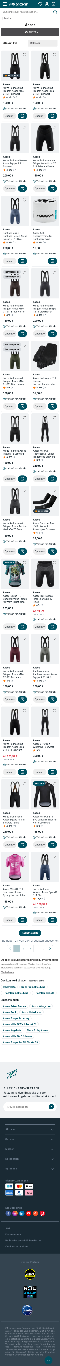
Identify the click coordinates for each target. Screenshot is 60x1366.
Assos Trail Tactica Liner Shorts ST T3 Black (43, 599)
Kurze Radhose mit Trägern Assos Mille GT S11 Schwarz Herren (13, 91)
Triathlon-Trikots (44, 992)
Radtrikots (9, 986)
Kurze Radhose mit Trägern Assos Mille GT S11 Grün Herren (13, 381)
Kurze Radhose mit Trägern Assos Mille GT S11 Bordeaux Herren (13, 674)
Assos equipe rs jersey (16, 1018)
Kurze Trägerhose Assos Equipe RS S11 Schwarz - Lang (14, 819)
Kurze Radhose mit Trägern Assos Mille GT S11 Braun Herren (14, 308)
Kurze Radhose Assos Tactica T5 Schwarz (14, 452)
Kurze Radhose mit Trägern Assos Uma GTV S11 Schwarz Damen (13, 747)
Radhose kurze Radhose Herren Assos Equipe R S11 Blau (15, 236)
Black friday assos (37, 1030)
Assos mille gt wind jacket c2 (19, 1024)
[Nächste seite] (50, 948)
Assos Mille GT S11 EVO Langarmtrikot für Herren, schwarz (45, 819)
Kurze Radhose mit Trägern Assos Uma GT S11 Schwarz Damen (43, 91)
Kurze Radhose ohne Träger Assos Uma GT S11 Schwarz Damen (44, 163)
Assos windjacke (41, 1006)
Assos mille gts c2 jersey (17, 1036)
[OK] (51, 1106)
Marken (8, 18)
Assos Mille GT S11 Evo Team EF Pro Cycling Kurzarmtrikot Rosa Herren (14, 892)
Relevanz (35, 43)
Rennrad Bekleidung (33, 986)
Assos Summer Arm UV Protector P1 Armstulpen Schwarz (44, 526)
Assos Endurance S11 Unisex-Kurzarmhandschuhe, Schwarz (44, 381)
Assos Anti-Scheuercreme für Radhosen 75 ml (42, 236)
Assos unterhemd (32, 1012)
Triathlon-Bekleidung (15, 992)
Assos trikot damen (14, 1006)
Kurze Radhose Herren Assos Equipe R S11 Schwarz (15, 163)
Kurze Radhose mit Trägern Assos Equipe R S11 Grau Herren (44, 308)
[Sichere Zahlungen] (18, 1189)
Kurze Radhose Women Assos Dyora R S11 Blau (45, 892)
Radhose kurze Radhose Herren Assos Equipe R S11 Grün (45, 674)
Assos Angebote (12, 1030)
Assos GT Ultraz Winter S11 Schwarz (43, 745)
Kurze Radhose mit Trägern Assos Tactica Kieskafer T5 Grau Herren (14, 526)
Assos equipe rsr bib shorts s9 (20, 1042)
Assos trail (9, 1012)
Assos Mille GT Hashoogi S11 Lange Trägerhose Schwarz (44, 453)
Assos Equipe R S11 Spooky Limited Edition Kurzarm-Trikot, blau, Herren (15, 599)
